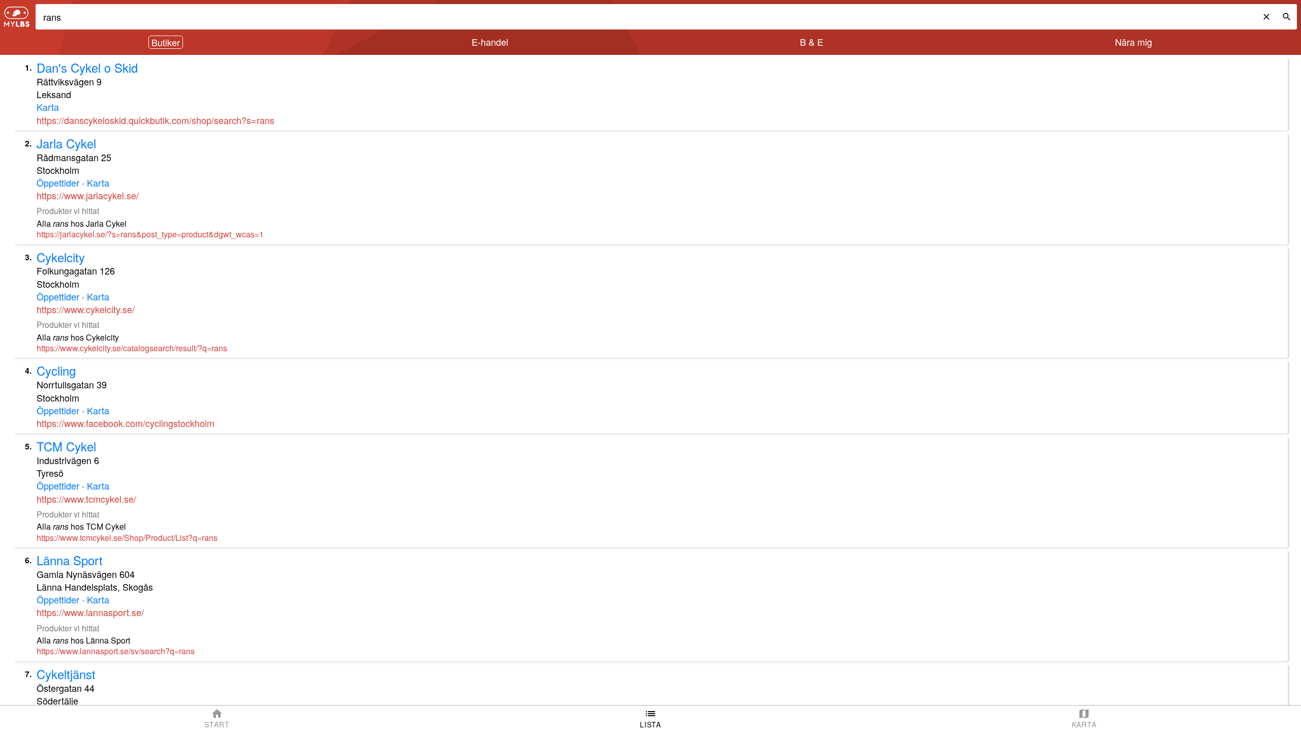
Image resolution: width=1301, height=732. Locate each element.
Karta (48, 106)
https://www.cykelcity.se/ (86, 309)
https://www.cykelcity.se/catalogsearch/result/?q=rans (132, 348)
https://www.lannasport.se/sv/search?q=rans (116, 651)
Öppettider (58, 182)
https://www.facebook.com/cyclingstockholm (125, 423)
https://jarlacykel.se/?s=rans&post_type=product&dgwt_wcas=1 (150, 234)
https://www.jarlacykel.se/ (88, 195)
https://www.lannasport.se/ (90, 612)
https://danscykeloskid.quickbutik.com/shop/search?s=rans (155, 120)
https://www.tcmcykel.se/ (86, 498)
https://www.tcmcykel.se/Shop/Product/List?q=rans (127, 537)
